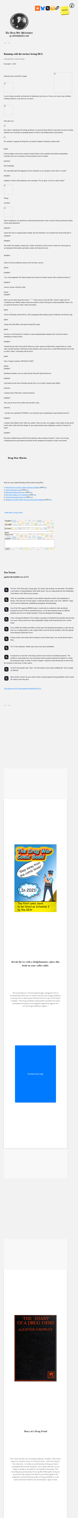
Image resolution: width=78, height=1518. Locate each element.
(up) (45, 487)
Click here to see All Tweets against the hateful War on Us (22, 688)
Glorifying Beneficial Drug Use (15, 497)
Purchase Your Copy (35, 1074)
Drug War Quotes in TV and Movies (17, 495)
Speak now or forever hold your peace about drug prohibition (25, 500)
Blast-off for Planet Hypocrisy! (15, 492)
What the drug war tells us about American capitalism (22, 487)
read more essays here (14, 512)
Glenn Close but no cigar (13, 490)
